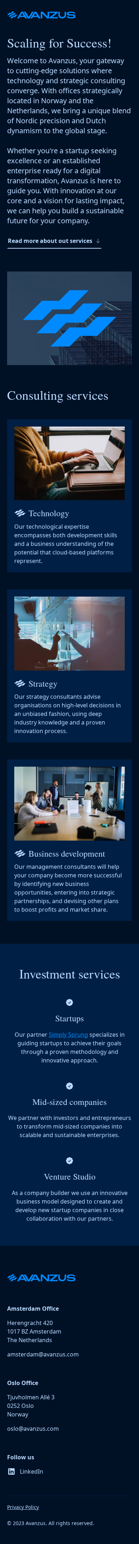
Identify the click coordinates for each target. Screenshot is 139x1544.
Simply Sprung (68, 1035)
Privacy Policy (23, 1507)
